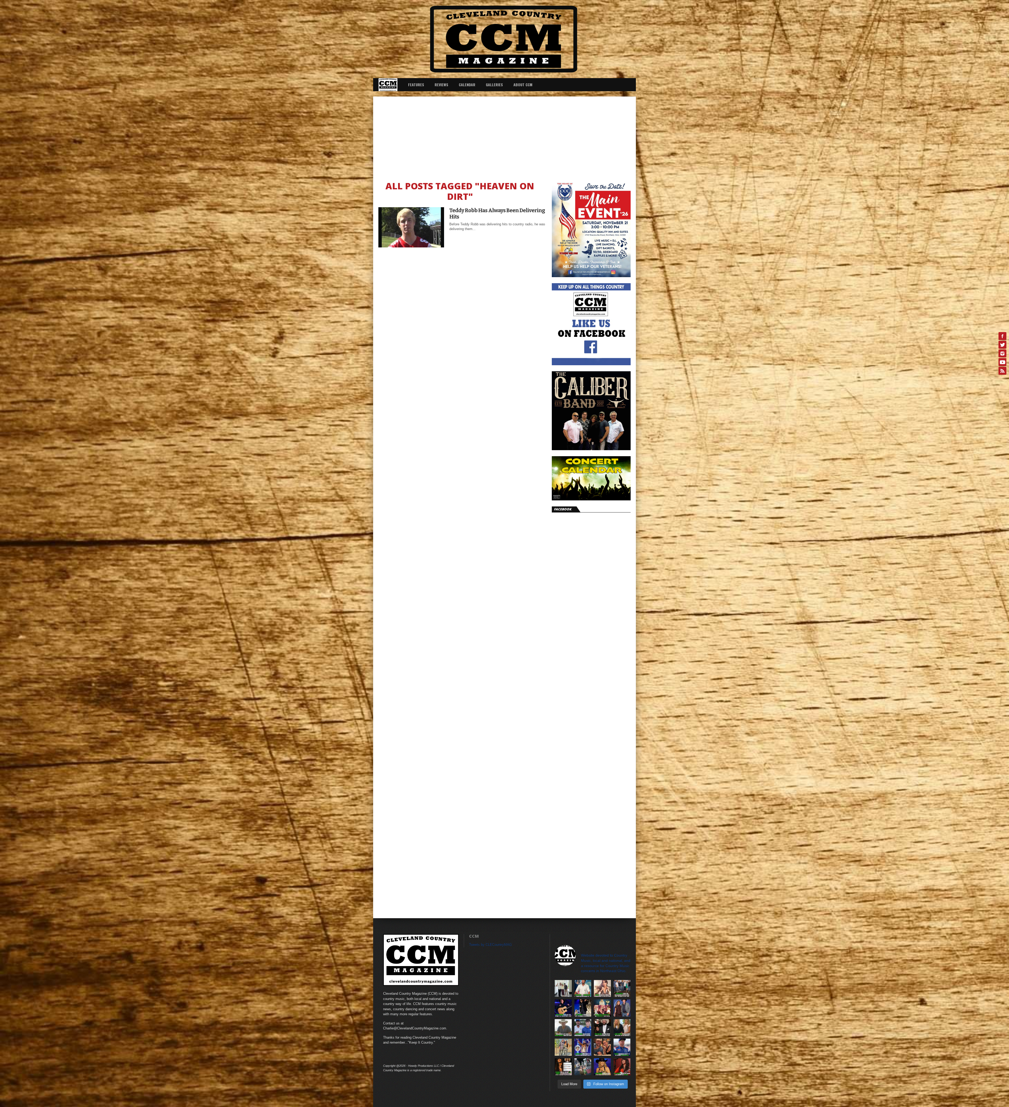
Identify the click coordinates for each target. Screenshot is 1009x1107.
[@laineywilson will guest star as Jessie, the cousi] (622, 1027)
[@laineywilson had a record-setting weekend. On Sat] (602, 1066)
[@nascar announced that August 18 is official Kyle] (622, 1047)
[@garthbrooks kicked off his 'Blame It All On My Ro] (563, 1008)
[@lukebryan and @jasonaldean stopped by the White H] (582, 988)
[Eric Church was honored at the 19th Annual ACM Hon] (582, 1008)
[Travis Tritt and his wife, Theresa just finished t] (563, 1047)
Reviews (441, 84)
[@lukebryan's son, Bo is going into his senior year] (582, 1027)
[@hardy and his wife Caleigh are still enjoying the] (582, 1066)
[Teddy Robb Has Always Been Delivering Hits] (411, 246)
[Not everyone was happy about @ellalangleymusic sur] (563, 1066)
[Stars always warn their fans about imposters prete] (563, 1027)
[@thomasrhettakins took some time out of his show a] (582, 1047)
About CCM (522, 84)
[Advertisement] (504, 136)
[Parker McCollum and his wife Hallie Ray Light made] (622, 1008)
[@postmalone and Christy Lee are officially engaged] (602, 1027)
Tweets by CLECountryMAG (490, 945)
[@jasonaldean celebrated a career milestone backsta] (622, 988)
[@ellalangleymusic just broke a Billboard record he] (622, 1066)
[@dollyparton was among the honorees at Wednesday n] (602, 1008)
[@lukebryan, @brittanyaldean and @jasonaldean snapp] (563, 988)
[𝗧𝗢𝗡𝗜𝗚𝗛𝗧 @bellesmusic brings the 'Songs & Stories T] (602, 988)
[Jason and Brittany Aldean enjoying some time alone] (602, 1047)
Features (416, 84)
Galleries (494, 84)
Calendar (467, 84)
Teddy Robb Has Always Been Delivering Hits (497, 213)
